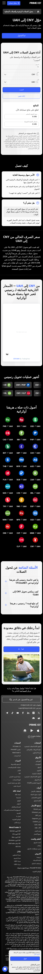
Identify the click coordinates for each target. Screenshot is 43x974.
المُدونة (19, 813)
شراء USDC (17, 864)
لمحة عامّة (18, 794)
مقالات (39, 845)
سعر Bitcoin (37, 809)
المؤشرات (38, 764)
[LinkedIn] (28, 713)
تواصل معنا (20, 688)
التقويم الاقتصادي (36, 797)
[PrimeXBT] (35, 3)
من (38, 72)
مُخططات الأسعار (36, 791)
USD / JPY (38, 828)
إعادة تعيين (21, 96)
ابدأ (23, 649)
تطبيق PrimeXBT (16, 749)
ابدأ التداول (21, 35)
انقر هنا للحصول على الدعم (23, 700)
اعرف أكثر (37, 954)
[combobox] (21, 74)
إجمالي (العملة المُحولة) (30, 122)
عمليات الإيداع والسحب (14, 767)
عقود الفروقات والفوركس (34, 749)
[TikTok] (12, 713)
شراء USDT (17, 861)
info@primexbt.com (27, 705)
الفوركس (38, 761)
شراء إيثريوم (17, 858)
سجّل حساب (13, 3)
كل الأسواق (38, 780)
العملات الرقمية (36, 773)
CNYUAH (16, 359)
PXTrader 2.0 (17, 746)
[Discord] (34, 718)
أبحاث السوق (37, 842)
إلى (38, 79)
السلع (39, 767)
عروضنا (39, 857)
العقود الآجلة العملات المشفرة (32, 746)
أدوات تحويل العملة (36, 794)
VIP (20, 773)
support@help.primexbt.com (26, 708)
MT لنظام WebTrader (14, 843)
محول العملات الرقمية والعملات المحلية (19, 11)
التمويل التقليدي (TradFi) (34, 783)
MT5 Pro (18, 846)
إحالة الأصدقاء (37, 860)
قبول (25, 958)
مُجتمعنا (18, 797)
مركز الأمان (17, 822)
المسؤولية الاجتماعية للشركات (12, 810)
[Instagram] (34, 713)
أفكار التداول (37, 801)
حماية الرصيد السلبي (15, 777)
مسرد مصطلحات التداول (34, 849)
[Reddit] (39, 718)
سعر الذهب (38, 831)
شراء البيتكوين (37, 752)
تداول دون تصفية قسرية (14, 783)
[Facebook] (23, 713)
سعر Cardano (37, 821)
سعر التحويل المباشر (31, 114)
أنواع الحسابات (17, 780)
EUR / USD (38, 825)
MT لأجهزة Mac (16, 837)
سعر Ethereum (36, 812)
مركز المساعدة (25, 691)
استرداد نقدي (17, 786)
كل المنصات (17, 756)
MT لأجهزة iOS (16, 834)
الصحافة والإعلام (16, 807)
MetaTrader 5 (16, 752)
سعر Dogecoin (36, 818)
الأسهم (39, 770)
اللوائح (19, 801)
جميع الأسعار (37, 834)
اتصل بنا (18, 816)
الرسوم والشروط (16, 764)
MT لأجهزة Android (15, 831)
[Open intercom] (4, 969)
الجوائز (19, 804)
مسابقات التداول (36, 863)
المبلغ (37, 64)
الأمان (19, 770)
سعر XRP (38, 815)
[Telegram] (7, 713)
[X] (39, 713)
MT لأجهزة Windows (15, 840)
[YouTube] (18, 713)
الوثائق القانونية (16, 819)
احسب (21, 90)
